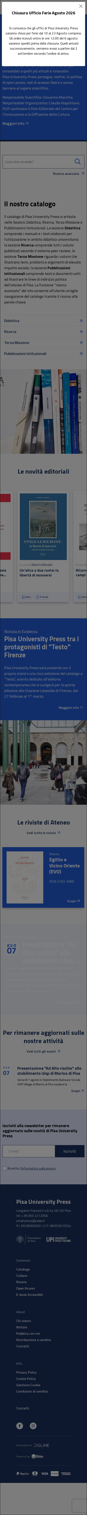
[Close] (81, 6)
